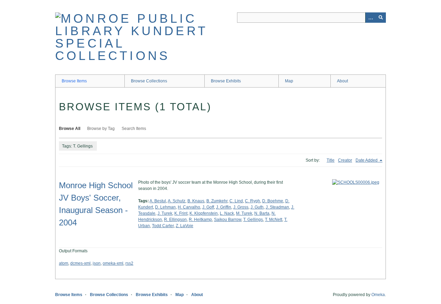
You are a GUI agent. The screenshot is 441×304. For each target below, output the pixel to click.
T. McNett (273, 219)
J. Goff (208, 207)
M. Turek (244, 213)
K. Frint (180, 213)
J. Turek (164, 213)
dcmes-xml (80, 263)
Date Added (367, 160)
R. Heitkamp (200, 219)
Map (289, 81)
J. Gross (240, 207)
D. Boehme (272, 201)
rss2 (129, 263)
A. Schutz (176, 201)
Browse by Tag (101, 128)
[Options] (370, 17)
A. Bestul (158, 201)
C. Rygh (252, 201)
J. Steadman (277, 207)
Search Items (134, 128)
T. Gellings (253, 219)
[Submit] (381, 17)
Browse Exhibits (226, 81)
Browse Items (74, 81)
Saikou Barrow (227, 219)
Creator (345, 160)
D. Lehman (165, 207)
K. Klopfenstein (203, 213)
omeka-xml (113, 263)
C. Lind (236, 201)
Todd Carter (163, 225)
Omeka (378, 294)
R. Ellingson (175, 219)
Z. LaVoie (184, 225)
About (342, 81)
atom (63, 263)
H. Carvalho (189, 207)
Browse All (69, 128)
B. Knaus (195, 201)
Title (331, 160)
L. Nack (227, 213)
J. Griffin (223, 207)
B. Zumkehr (216, 201)
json (97, 263)
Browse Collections (149, 81)
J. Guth (257, 207)
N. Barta (261, 213)
